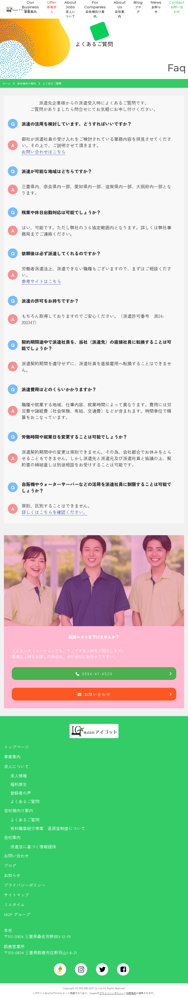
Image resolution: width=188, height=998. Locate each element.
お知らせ (12, 875)
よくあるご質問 (24, 801)
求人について (16, 766)
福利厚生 (18, 784)
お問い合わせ (97, 694)
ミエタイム (14, 904)
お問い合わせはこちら (44, 151)
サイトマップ (16, 895)
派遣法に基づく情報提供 (33, 846)
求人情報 (18, 776)
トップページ (16, 747)
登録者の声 (20, 793)
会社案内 (12, 837)
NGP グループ (17, 914)
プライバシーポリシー (25, 885)
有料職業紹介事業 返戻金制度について (47, 828)
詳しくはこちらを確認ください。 (55, 512)
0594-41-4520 (97, 673)
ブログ (10, 865)
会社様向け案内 (18, 810)
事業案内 (12, 757)
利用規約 (131, 993)
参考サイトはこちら (41, 281)
